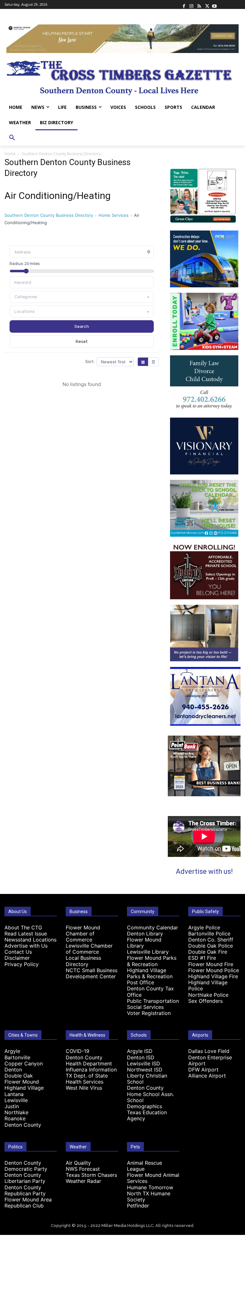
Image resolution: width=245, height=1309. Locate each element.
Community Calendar (152, 927)
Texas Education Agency (147, 1115)
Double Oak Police (210, 945)
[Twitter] (206, 4)
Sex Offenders (205, 1001)
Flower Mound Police (213, 970)
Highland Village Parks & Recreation (150, 973)
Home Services (114, 215)
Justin (11, 1106)
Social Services (145, 1007)
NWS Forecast (83, 1169)
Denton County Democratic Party (25, 1166)
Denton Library (145, 933)
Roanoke (15, 1118)
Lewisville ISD (143, 1063)
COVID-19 (77, 1051)
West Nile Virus (84, 1088)
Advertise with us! (204, 871)
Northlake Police (208, 995)
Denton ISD (140, 1057)
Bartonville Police (209, 933)
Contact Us (18, 952)
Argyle (12, 1051)
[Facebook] (184, 4)
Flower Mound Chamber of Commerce (83, 933)
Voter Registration (149, 1013)
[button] (12, 138)
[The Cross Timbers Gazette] (122, 76)
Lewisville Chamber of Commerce (89, 948)
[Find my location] (148, 252)
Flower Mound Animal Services (153, 1178)
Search (81, 326)
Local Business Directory (83, 961)
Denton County (22, 1125)
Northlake (16, 1112)
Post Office (140, 982)
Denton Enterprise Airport (210, 1060)
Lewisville (16, 1100)
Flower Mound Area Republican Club (28, 1202)
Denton (13, 1069)
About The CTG (23, 927)
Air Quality (78, 1163)
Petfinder (138, 1205)
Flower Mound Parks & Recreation (151, 961)
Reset (82, 341)
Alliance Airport (207, 1075)
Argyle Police (204, 927)
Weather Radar (83, 1181)
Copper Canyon (23, 1063)
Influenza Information (91, 1069)
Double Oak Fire (207, 952)
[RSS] (199, 4)
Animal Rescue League (144, 1166)
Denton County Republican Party (25, 1190)
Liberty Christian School (147, 1078)
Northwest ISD (144, 1069)
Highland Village (24, 1088)
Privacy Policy (21, 964)
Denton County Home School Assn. (150, 1091)
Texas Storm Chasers (91, 1175)
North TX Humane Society (148, 1196)
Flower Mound (21, 1081)
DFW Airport (203, 1069)
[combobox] (82, 282)
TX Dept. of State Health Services (87, 1078)
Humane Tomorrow (150, 1187)
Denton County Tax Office (150, 991)
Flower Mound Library (144, 942)
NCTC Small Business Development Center (91, 973)
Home (10, 153)
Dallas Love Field (208, 1051)
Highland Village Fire (213, 976)
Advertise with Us (26, 945)
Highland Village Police (207, 985)
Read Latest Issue (25, 933)
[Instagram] (191, 4)
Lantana (14, 1094)
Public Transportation (153, 1001)
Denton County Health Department (89, 1060)
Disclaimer (17, 958)
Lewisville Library (148, 952)
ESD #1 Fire (202, 958)
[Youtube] (214, 4)
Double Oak (18, 1075)
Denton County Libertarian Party (24, 1178)
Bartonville (17, 1057)
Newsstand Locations (30, 939)
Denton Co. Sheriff (210, 939)
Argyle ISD (139, 1051)
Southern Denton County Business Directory (48, 215)
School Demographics (144, 1103)
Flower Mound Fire (210, 964)
